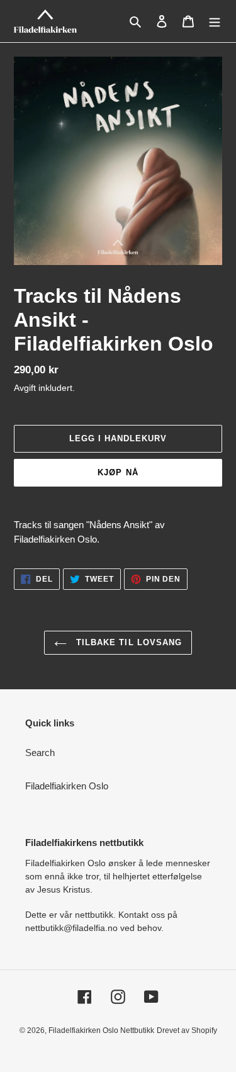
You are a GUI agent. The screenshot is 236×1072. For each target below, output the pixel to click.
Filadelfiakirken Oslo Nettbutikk (101, 1030)
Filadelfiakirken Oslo (66, 786)
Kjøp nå (118, 472)
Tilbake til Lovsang (127, 642)
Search (40, 752)
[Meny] (214, 21)
